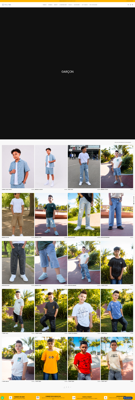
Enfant (55, 4)
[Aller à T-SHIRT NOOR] (117, 310)
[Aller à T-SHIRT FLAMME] (51, 310)
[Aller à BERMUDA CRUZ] (51, 214)
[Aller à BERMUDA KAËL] (51, 262)
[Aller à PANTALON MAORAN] (117, 214)
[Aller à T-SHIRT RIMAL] (51, 358)
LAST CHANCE (84, 4)
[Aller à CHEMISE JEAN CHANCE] (18, 166)
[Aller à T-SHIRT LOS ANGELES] (84, 310)
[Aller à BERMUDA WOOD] (18, 214)
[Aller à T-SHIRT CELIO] (18, 310)
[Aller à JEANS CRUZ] (84, 166)
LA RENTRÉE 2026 (62, 4)
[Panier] (132, 5)
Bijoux (70, 4)
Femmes (44, 4)
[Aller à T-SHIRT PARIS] (84, 358)
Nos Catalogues (93, 4)
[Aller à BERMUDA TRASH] (117, 166)
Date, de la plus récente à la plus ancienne (123, 142)
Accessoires (77, 4)
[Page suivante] (70, 387)
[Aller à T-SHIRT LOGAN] (117, 262)
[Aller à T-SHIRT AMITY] (117, 358)
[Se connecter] (130, 5)
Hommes (50, 4)
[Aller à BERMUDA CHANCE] (51, 166)
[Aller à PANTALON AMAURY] (84, 262)
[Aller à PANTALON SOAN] (18, 262)
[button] (128, 5)
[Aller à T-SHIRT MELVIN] (18, 358)
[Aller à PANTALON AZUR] (84, 214)
